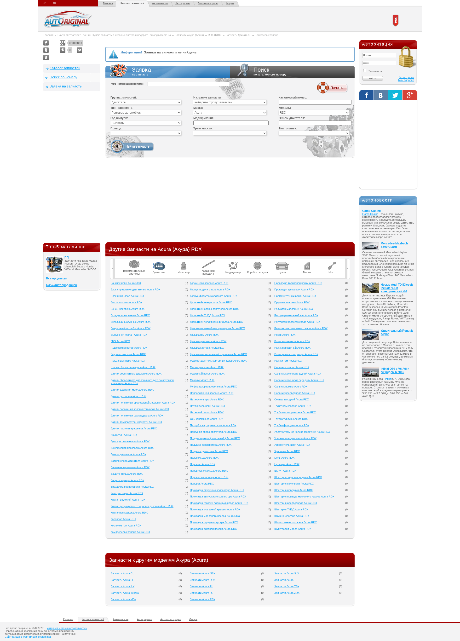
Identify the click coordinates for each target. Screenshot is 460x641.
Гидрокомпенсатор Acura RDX (129, 347)
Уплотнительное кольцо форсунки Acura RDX (302, 431)
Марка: (198, 108)
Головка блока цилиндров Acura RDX (133, 367)
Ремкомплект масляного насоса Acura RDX (301, 328)
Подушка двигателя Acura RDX (209, 451)
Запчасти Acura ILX (122, 586)
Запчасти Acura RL (201, 592)
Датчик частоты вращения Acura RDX (134, 428)
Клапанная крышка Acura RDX (129, 512)
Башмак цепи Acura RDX (126, 283)
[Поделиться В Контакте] (46, 57)
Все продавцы (56, 278)
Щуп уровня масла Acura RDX (292, 528)
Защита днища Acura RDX (127, 473)
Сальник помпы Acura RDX (290, 386)
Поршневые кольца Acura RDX (209, 470)
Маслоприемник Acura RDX (207, 367)
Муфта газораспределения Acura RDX (213, 386)
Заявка (141, 71)
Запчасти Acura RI (201, 586)
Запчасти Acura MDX (123, 599)
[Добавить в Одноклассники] (46, 50)
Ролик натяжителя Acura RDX (292, 341)
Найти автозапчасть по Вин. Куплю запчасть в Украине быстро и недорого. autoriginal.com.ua (114, 35)
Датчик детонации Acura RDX (128, 396)
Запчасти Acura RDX (202, 579)
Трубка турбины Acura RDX (291, 418)
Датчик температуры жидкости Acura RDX (136, 422)
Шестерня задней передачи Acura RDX (298, 477)
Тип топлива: (288, 128)
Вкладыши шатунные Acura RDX (130, 321)
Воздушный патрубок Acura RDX (130, 328)
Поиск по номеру (63, 77)
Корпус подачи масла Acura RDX (210, 289)
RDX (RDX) (215, 35)
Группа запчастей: (123, 97)
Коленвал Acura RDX (123, 519)
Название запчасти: (207, 97)
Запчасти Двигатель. (239, 35)
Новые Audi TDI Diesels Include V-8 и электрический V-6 (397, 288)
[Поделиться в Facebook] (46, 43)
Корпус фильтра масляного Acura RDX (213, 296)
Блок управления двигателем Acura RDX (135, 289)
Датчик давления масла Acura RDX (132, 389)
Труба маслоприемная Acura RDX (295, 412)
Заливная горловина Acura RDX (130, 467)
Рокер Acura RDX (284, 334)
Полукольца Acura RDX (204, 457)
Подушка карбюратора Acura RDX (210, 444)
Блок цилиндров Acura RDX (127, 296)
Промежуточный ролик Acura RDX (295, 296)
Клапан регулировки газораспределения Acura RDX (142, 506)
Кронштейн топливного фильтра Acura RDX (216, 321)
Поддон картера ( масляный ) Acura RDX (215, 438)
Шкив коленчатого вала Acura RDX (295, 522)
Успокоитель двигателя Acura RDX (295, 438)
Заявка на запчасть (66, 86)
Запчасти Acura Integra (125, 592)
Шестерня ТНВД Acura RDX (291, 509)
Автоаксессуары (208, 3)
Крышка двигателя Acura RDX (208, 341)
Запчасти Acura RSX (202, 599)
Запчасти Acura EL (122, 579)
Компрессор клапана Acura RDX (130, 532)
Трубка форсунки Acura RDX (291, 425)
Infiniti (388, 378)
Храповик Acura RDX (287, 451)
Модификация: (203, 118)
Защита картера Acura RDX (127, 480)
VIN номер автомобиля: (127, 84)
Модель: (285, 108)
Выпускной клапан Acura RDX (129, 334)
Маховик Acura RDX (202, 380)
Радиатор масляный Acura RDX (293, 308)
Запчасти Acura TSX (286, 586)
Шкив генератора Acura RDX (291, 515)
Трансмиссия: (203, 128)
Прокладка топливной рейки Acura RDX (298, 283)
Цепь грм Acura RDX (286, 464)
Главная (108, 3)
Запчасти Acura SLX (286, 573)
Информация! (131, 52)
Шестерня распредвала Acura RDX (295, 503)
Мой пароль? (406, 80)
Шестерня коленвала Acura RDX (294, 483)
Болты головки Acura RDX (126, 302)
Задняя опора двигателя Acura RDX (132, 460)
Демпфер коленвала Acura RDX (130, 441)
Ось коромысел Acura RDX (206, 418)
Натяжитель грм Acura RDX (207, 399)
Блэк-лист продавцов (61, 285)
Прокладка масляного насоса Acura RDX (215, 515)
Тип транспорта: (121, 108)
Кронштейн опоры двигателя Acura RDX (214, 308)
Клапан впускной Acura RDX (128, 499)
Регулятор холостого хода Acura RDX (297, 321)
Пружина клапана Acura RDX (292, 302)
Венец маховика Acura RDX (127, 308)
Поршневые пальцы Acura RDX (209, 477)
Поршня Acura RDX (202, 483)
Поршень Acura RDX (202, 464)
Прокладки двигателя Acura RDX (294, 289)
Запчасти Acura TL (285, 579)
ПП (66, 257)
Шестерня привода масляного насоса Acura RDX (304, 496)
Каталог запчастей (132, 3)
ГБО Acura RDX (120, 341)
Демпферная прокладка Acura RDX (132, 447)
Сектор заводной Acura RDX (291, 399)
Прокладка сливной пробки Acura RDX (213, 528)
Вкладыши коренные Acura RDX (130, 315)
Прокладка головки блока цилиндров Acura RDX (219, 503)
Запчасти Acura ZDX (286, 592)
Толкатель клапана (266, 35)
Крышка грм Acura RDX (204, 334)
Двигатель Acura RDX (124, 434)
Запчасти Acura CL (122, 573)
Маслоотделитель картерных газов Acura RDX (218, 360)
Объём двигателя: (292, 118)
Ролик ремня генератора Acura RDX (296, 354)
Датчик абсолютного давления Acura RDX (136, 373)
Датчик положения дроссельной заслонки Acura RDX (143, 402)
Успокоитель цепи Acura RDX (292, 444)
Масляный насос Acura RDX (207, 373)
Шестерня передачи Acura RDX (293, 490)
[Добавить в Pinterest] (63, 50)
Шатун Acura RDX (285, 470)
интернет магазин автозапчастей (67, 628)
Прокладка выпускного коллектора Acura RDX (218, 496)
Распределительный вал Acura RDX (296, 315)
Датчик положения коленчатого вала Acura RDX (140, 409)
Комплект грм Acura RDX (126, 525)
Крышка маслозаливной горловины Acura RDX (218, 354)
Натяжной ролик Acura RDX (207, 412)
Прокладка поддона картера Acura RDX (214, 522)
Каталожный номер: (293, 97)
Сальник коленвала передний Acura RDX (299, 380)
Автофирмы (182, 3)
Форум (230, 3)
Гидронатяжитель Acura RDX (128, 354)
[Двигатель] (159, 262)
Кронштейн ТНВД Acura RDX (207, 315)
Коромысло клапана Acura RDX (209, 283)
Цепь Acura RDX (284, 457)
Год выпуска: (119, 118)
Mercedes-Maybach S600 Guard (394, 245)
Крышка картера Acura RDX (207, 347)
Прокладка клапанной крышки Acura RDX (215, 509)
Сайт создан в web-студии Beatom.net (28, 636)
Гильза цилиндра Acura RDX (128, 360)
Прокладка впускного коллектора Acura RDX (217, 490)
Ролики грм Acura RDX (288, 360)
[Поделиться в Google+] (63, 43)
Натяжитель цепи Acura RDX (207, 405)
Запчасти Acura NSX (202, 573)
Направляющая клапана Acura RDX (211, 393)
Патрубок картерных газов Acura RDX (213, 425)
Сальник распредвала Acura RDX (294, 393)
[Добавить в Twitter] (79, 50)
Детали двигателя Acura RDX (128, 454)
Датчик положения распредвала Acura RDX (137, 415)
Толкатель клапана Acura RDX (292, 405)
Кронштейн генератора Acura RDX (211, 302)
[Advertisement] (72, 168)
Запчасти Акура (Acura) (189, 35)
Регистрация (406, 77)
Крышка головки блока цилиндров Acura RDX (217, 328)
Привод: (116, 128)
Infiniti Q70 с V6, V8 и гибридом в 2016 (395, 370)
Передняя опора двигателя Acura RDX (213, 431)
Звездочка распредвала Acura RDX (132, 486)
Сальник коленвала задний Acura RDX (297, 373)
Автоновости (160, 3)
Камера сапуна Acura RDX (127, 493)
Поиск (269, 71)
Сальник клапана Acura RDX (291, 367)
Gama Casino (371, 211)
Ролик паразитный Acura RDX (292, 347)
